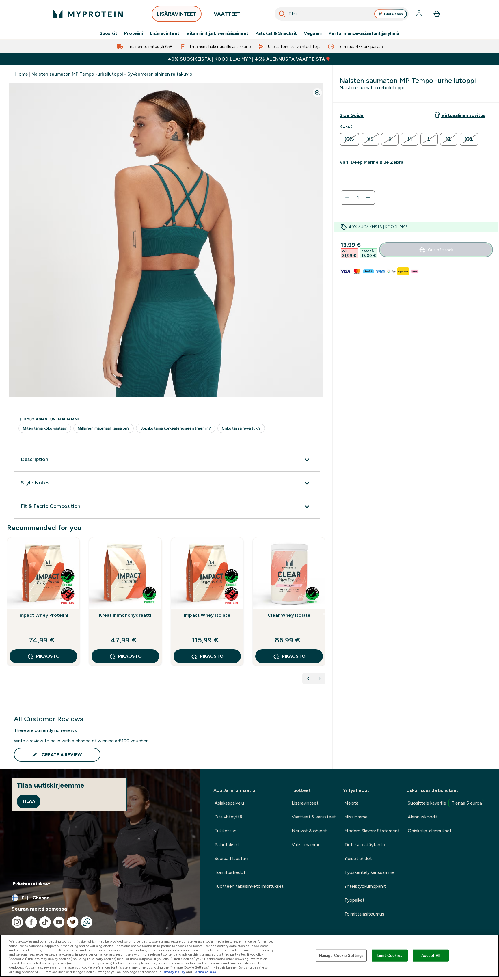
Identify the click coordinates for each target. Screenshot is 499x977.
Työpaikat (354, 900)
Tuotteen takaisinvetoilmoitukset (249, 886)
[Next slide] (324, 614)
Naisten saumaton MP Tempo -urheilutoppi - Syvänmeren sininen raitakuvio (111, 74)
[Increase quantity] (368, 197)
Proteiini (133, 33)
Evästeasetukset (31, 883)
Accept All (430, 955)
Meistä (351, 803)
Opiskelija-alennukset (430, 830)
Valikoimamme (306, 844)
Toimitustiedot (230, 872)
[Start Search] (282, 14)
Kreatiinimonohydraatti (125, 615)
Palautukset (227, 844)
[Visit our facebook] (31, 922)
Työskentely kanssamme (369, 872)
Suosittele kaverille (445, 803)
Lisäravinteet (164, 33)
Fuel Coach (393, 14)
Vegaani (313, 33)
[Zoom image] (317, 92)
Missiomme (356, 816)
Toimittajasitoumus (364, 913)
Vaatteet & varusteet (314, 816)
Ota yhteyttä (228, 816)
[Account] (419, 14)
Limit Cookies (389, 955)
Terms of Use (204, 972)
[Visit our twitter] (73, 922)
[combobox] (342, 14)
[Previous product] (308, 678)
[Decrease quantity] (347, 197)
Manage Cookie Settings (341, 955)
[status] (358, 197)
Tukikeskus (226, 830)
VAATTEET (227, 14)
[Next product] (319, 678)
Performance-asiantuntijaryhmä (364, 33)
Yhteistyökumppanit (365, 886)
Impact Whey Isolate (207, 615)
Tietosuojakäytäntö (364, 844)
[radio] (349, 139)
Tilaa (28, 801)
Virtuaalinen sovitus (463, 115)
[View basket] (437, 14)
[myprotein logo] (88, 14)
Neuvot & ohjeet (309, 830)
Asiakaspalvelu (229, 803)
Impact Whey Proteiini (43, 615)
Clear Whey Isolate (289, 615)
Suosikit (108, 33)
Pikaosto (48, 656)
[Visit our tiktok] (45, 922)
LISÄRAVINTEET (176, 14)
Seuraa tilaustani (231, 858)
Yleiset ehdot (358, 858)
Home (21, 74)
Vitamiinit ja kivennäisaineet (217, 33)
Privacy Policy (173, 972)
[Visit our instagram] (17, 922)
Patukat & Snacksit (276, 33)
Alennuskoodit (423, 816)
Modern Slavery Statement (372, 830)
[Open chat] (86, 922)
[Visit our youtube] (59, 922)
